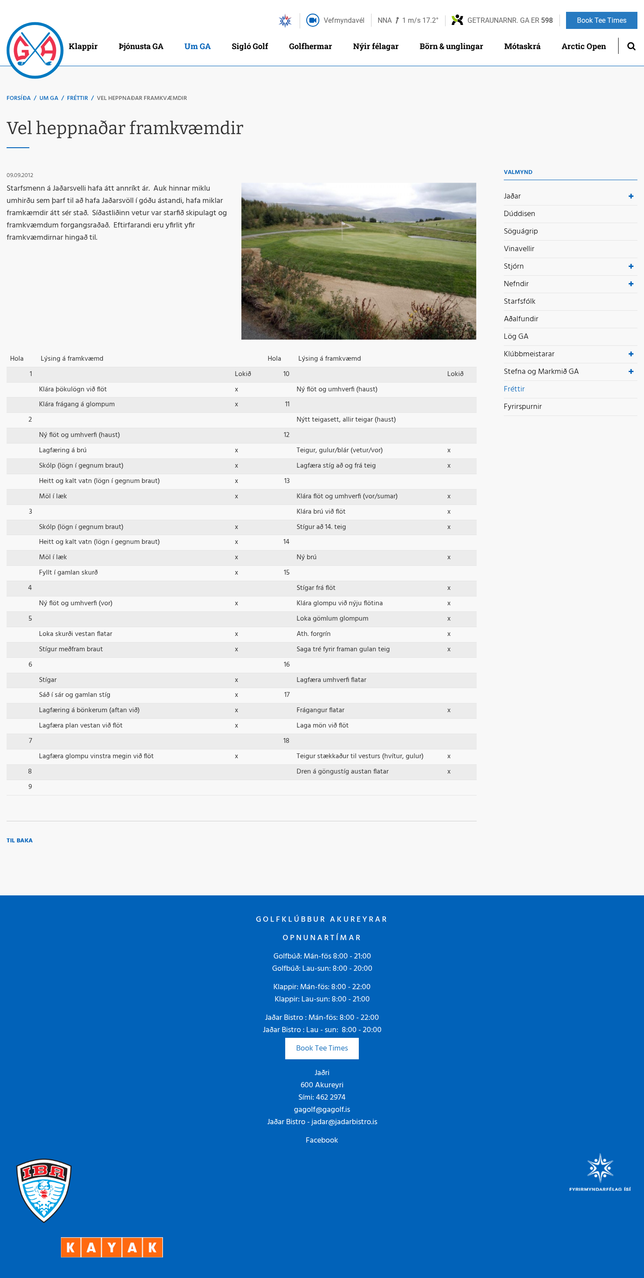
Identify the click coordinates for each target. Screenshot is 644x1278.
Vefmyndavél (344, 20)
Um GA (48, 98)
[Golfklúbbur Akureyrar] (35, 53)
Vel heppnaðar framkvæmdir (142, 98)
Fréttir (77, 98)
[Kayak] (112, 1247)
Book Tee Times (322, 1048)
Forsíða (19, 98)
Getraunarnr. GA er (510, 20)
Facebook (322, 1140)
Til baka (20, 841)
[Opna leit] (631, 46)
